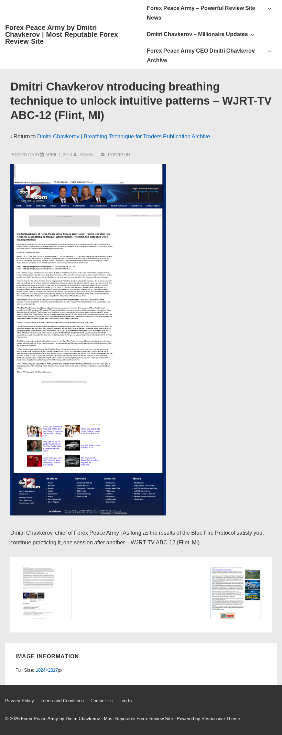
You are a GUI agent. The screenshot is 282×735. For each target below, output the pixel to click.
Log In (125, 700)
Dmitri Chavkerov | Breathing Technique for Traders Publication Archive (123, 136)
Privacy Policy (19, 700)
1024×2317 (47, 670)
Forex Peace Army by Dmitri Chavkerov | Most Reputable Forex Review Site (61, 34)
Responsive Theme (221, 718)
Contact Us (101, 700)
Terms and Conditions (62, 700)
